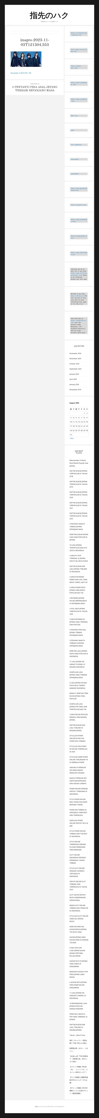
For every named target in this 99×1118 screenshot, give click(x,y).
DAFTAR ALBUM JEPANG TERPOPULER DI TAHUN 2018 (78, 473)
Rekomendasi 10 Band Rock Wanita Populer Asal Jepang (79, 463)
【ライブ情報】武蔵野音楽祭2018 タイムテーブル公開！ (79, 1080)
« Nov (72, 438)
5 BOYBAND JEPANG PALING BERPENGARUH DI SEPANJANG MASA (78, 601)
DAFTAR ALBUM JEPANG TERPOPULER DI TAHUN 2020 (78, 495)
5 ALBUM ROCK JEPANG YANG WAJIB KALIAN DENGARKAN (78, 985)
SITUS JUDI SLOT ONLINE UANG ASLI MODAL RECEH (79, 918)
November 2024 (75, 353)
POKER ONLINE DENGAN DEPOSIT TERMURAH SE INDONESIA (79, 791)
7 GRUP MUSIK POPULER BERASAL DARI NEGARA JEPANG (79, 717)
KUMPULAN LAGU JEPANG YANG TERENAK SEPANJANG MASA (78, 675)
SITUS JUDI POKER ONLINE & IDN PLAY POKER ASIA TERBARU (78, 738)
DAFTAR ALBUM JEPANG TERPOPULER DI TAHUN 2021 (78, 505)
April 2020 (73, 379)
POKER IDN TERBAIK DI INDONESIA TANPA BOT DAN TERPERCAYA (78, 812)
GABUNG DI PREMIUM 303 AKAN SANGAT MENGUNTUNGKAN (78, 770)
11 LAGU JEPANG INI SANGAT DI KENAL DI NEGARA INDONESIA (77, 664)
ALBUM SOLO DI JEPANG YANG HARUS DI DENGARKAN (78, 964)
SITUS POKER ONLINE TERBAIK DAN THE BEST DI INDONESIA (78, 833)
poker (73, 130)
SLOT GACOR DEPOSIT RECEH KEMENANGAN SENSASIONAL (78, 897)
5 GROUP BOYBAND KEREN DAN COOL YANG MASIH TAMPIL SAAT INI (78, 579)
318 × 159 (27, 73)
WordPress (51, 1106)
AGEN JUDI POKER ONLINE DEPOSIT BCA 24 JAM (79, 823)
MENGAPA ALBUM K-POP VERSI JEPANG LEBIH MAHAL (79, 974)
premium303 (74, 159)
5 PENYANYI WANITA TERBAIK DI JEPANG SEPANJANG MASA (77, 643)
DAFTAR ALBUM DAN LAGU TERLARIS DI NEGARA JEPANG (77, 728)
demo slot (74, 115)
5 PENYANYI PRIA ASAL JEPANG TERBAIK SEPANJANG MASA (78, 632)
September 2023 (75, 369)
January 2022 (74, 374)
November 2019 (75, 390)
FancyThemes (60, 1106)
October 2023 (74, 364)
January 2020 (74, 384)
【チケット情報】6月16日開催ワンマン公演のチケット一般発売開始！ (79, 1090)
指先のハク (49, 16)
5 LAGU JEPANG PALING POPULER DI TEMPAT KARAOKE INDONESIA (78, 685)
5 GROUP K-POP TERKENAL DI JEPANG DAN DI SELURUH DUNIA (79, 558)
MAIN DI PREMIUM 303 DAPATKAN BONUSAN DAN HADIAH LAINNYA (78, 781)
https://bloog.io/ (77, 296)
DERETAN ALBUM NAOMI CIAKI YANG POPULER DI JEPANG (79, 537)
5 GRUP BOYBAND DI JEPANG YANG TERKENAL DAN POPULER (79, 622)
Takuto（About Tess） (78, 1035)
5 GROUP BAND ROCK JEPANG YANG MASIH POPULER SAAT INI (77, 590)
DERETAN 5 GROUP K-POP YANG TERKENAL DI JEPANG (78, 1017)
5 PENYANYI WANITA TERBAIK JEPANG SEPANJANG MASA (77, 526)
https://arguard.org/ (78, 205)
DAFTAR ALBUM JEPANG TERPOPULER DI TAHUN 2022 (78, 516)
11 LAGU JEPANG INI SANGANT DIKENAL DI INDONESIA (78, 995)
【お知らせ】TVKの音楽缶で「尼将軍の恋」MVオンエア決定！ (79, 1059)
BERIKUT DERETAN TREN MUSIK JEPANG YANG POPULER (79, 696)
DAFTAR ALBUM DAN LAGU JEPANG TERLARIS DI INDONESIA (78, 569)
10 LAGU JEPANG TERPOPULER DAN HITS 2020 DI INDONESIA (78, 548)
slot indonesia (76, 144)
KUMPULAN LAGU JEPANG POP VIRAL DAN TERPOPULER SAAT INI (78, 706)
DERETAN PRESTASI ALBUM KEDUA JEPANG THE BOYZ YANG (78, 929)
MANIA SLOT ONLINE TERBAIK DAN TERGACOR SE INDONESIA (79, 908)
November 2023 (75, 358)
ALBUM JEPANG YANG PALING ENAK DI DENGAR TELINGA (79, 940)
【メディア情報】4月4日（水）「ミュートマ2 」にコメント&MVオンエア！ (79, 1069)
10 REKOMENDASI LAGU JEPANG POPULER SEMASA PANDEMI (78, 1006)
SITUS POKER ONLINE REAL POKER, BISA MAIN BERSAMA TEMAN (78, 802)
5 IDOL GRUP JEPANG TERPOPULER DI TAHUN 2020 (78, 611)
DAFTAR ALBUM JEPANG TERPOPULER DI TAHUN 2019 (78, 484)
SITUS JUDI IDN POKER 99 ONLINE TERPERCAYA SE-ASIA (78, 749)
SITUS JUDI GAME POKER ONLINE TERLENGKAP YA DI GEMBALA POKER (79, 759)
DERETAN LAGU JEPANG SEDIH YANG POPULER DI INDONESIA (79, 653)
